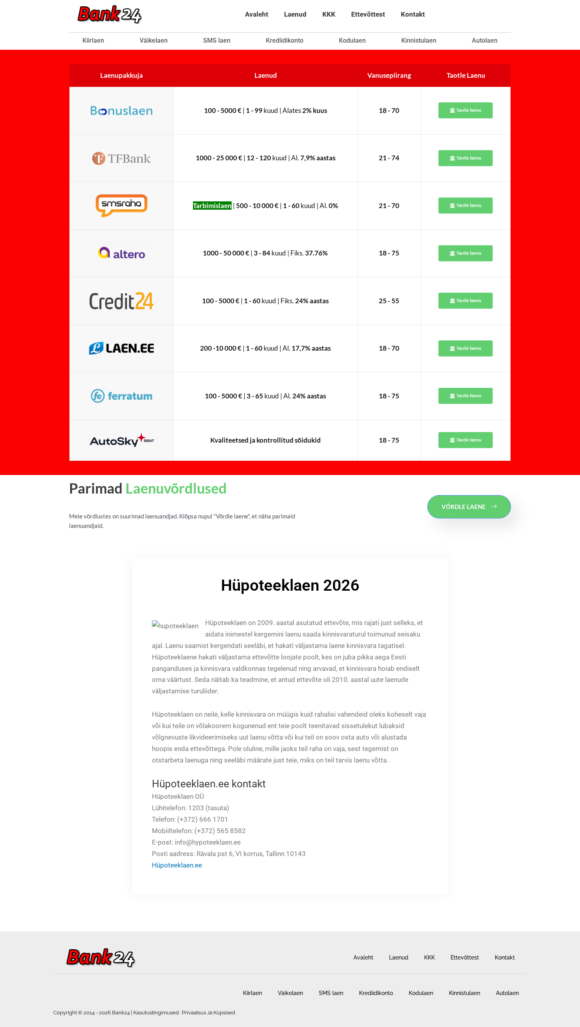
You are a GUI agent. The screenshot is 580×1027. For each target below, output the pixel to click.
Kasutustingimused (156, 1013)
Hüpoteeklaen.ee (177, 865)
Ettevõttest (368, 14)
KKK (328, 14)
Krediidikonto (284, 40)
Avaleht (256, 14)
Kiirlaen (93, 40)
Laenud (295, 14)
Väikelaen (154, 40)
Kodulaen (352, 40)
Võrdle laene (464, 506)
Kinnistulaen (418, 40)
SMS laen (216, 40)
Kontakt (413, 14)
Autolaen (485, 40)
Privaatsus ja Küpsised (208, 1013)
